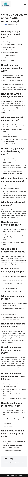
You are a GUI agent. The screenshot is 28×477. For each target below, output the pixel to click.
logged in (11, 462)
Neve (7, 475)
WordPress (19, 475)
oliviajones (5, 24)
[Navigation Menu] (25, 4)
